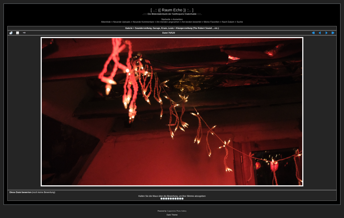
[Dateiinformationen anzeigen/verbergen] (17, 33)
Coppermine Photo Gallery (177, 211)
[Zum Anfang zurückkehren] (313, 33)
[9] (180, 198)
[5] (171, 198)
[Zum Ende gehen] (333, 33)
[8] (178, 198)
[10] (182, 198)
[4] (168, 198)
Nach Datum (228, 22)
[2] (164, 198)
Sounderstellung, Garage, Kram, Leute (154, 28)
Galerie (129, 28)
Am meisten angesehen (168, 22)
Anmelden (178, 19)
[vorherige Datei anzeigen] (320, 33)
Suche (240, 22)
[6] (173, 198)
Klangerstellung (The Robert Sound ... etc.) (197, 28)
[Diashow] (24, 33)
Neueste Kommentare (143, 22)
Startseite (165, 19)
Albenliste (106, 22)
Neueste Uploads (121, 22)
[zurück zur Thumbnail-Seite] (11, 33)
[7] (175, 198)
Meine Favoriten (211, 22)
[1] (161, 198)
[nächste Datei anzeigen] (326, 33)
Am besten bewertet (191, 22)
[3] (166, 198)
